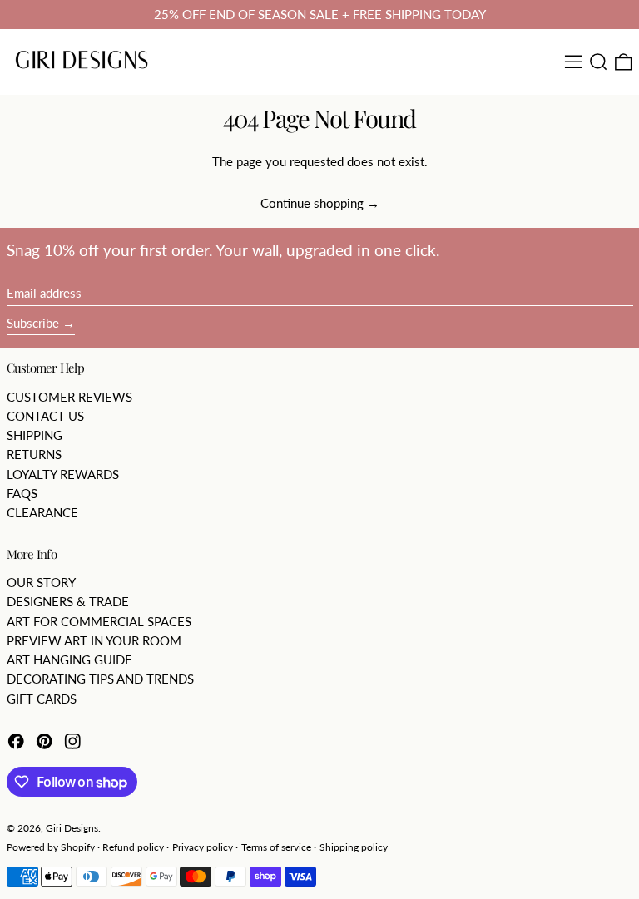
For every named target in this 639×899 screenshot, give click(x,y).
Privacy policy (202, 847)
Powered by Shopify (51, 847)
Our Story (41, 582)
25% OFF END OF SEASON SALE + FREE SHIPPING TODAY (320, 14)
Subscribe (33, 322)
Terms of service (276, 847)
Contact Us (45, 415)
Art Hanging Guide (69, 659)
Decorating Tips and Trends (100, 678)
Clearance (42, 512)
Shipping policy (354, 847)
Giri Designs (72, 828)
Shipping (34, 434)
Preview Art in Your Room (94, 640)
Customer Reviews (69, 396)
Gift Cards (42, 698)
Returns (34, 454)
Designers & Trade (68, 601)
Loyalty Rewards (63, 474)
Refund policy (133, 847)
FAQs (22, 493)
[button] (598, 62)
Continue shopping (312, 202)
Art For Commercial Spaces (99, 621)
